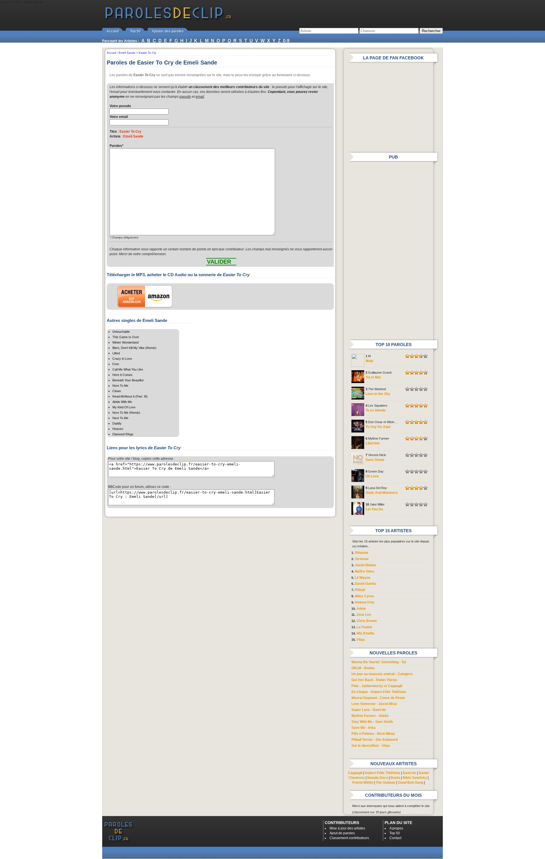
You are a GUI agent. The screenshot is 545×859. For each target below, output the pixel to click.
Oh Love (372, 476)
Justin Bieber (365, 565)
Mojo (369, 361)
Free (115, 364)
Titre (113, 132)
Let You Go (374, 509)
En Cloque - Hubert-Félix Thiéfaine (378, 692)
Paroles (116, 146)
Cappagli (355, 773)
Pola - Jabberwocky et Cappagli (376, 686)
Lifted (116, 353)
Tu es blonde (376, 410)
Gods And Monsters (382, 493)
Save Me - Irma (363, 728)
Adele (361, 609)
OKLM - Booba (363, 668)
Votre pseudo (120, 106)
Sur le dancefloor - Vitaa (370, 746)
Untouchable (121, 331)
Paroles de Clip (168, 19)
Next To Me (120, 385)
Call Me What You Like (127, 369)
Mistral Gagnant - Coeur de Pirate (378, 698)
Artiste (115, 136)
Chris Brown (367, 621)
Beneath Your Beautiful (127, 380)
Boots (395, 778)
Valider (219, 262)
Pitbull (360, 590)
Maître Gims (364, 571)
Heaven (117, 428)
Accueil (112, 31)
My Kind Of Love (123, 407)
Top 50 (135, 31)
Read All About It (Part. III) (130, 396)
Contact (395, 838)
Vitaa (361, 640)
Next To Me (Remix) (126, 412)
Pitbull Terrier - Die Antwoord (374, 740)
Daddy (116, 423)
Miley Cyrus (364, 596)
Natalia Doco (377, 778)
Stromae (362, 559)
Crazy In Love (122, 358)
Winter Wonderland (125, 342)
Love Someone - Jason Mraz (374, 704)
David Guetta (365, 584)
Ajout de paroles (342, 833)
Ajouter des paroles (168, 31)
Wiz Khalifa (365, 633)
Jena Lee (363, 615)
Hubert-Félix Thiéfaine (382, 773)
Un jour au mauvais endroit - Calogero (381, 674)
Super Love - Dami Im (368, 710)
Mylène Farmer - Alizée (370, 716)
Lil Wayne (362, 578)
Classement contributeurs (349, 838)
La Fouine (364, 627)
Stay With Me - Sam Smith (372, 722)
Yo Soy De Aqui (378, 427)
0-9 (286, 40)
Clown (116, 391)
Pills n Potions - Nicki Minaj (373, 734)
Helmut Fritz (364, 602)
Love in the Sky (378, 394)
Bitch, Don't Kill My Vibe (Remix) (134, 348)
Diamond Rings (122, 434)
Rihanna (361, 553)
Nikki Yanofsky (415, 778)
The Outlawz (385, 783)
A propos (396, 828)
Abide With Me (122, 401)
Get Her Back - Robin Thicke (374, 680)
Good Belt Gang (410, 783)
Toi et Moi (373, 377)
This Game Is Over (125, 337)
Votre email (119, 117)
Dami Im (409, 773)
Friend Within (362, 783)
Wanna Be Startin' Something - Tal (378, 662)
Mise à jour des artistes (347, 828)
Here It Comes (122, 375)
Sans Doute (375, 460)
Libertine (373, 443)
